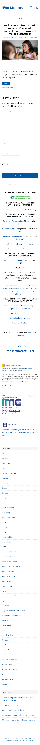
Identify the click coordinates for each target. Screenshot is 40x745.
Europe (4, 527)
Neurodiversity (7, 586)
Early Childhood (8, 507)
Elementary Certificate (20, 323)
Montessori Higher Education (12, 571)
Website (5, 164)
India (4, 532)
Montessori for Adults (9, 561)
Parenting (5, 606)
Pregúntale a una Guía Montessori (14, 611)
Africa (4, 454)
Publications (6, 625)
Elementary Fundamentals (13, 221)
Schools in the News (9, 635)
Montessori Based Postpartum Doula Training (20, 210)
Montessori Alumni (9, 552)
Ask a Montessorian (9, 473)
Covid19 (5, 493)
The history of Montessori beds (13, 710)
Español (12, 87)
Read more (6, 83)
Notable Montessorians (10, 596)
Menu (20, 18)
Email (4, 154)
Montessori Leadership (10, 576)
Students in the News (9, 659)
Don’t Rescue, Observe (10, 705)
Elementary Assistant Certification (20, 249)
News (4, 591)
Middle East (6, 547)
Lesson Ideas (6, 542)
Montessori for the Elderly (11, 566)
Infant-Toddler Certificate (20, 313)
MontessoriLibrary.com (10, 386)
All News (5, 459)
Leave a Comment (31, 37)
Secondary (5, 640)
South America (7, 645)
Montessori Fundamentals (13, 236)
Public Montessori (8, 620)
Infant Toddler (7, 537)
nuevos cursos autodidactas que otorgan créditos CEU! (17, 369)
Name (5, 143)
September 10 (14, 308)
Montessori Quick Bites (10, 581)
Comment (6, 112)
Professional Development (11, 615)
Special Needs (7, 650)
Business (5, 483)
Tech (4, 674)
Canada (4, 488)
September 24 (25, 308)
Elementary (6, 512)
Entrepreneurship (8, 517)
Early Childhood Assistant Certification (20, 244)
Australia (5, 478)
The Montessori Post (20, 8)
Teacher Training (8, 664)
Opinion (5, 601)
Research (5, 630)
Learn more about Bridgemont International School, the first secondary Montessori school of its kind (20, 432)
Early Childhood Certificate (20, 318)
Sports (4, 655)
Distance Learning (8, 503)
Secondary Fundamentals (13, 260)
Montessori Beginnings (11, 229)
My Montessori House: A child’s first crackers (18, 715)
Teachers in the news (9, 669)
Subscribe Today (20, 346)
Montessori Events (8, 557)
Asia (3, 468)
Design (4, 498)
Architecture (6, 463)
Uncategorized (7, 684)
